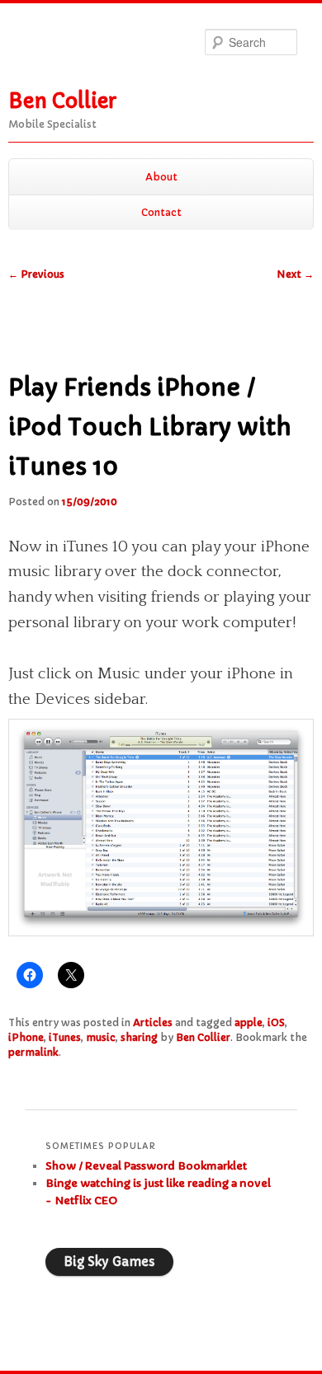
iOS (276, 1022)
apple (248, 1022)
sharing (139, 1037)
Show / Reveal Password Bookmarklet (146, 1166)
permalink (33, 1052)
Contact (161, 212)
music (101, 1037)
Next (295, 274)
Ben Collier (62, 101)
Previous (36, 274)
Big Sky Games (109, 1261)
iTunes (65, 1037)
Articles (153, 1022)
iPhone (26, 1037)
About (161, 177)
